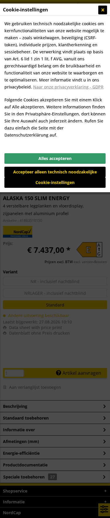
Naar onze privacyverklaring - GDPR (68, 87)
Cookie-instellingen (55, 182)
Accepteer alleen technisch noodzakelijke (55, 172)
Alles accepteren (55, 158)
